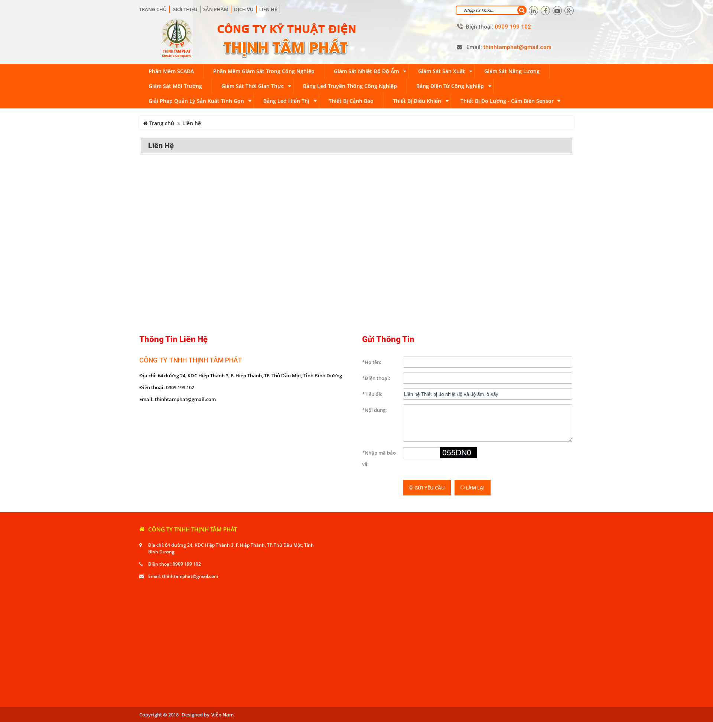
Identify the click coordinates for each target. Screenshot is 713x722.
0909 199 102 (180, 387)
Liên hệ (268, 9)
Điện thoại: (479, 26)
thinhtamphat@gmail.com (190, 576)
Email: (474, 47)
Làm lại (475, 487)
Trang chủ (153, 9)
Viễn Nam (222, 714)
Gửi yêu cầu (429, 487)
